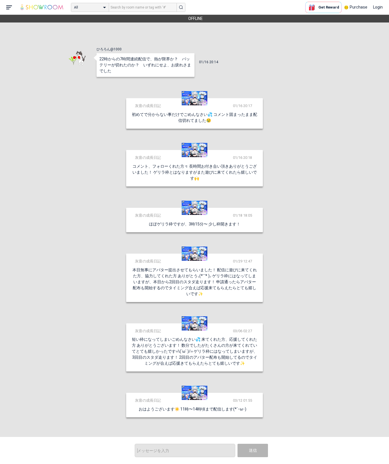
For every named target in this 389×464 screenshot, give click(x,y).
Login (378, 7)
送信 (253, 450)
